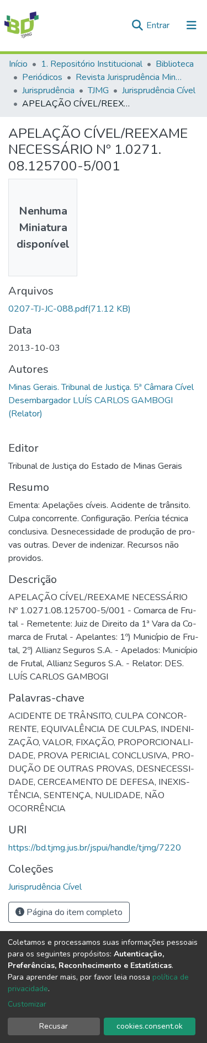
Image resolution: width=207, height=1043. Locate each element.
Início (18, 64)
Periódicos (42, 77)
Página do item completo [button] (73, 912)
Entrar (159, 25)
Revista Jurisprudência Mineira (131, 77)
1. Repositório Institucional (91, 64)
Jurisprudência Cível (158, 90)
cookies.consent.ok (149, 1026)
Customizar (27, 1004)
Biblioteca (175, 64)
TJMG (98, 90)
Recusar (53, 1026)
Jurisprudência (48, 90)
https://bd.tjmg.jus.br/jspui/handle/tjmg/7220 (94, 848)
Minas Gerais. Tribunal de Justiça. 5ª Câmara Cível (101, 387)
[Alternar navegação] (191, 25)
